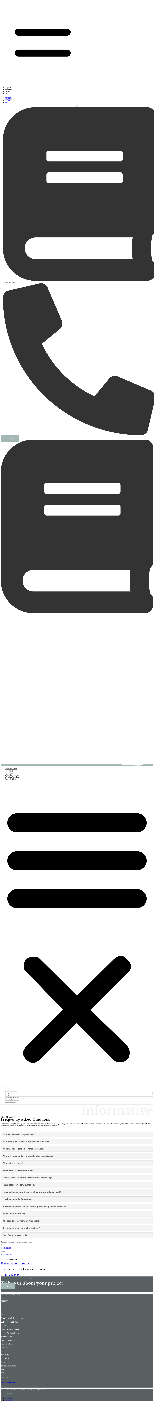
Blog (6, 93)
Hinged (11, 773)
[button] (77, 935)
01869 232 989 (11, 1322)
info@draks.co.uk (15, 1318)
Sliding (12, 771)
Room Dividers (10, 779)
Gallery (7, 91)
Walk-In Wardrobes (12, 777)
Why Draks (8, 89)
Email (3, 1298)
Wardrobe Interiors (12, 775)
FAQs (3, 1373)
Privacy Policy (9, 1393)
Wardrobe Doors (11, 769)
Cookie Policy (9, 1395)
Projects (8, 88)
